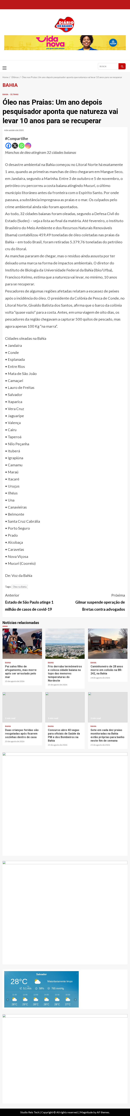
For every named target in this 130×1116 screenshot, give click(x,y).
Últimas (14, 94)
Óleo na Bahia (20, 586)
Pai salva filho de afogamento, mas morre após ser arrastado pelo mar (22, 644)
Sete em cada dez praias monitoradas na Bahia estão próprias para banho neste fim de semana (107, 707)
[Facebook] (8, 146)
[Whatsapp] (22, 146)
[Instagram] (28, 146)
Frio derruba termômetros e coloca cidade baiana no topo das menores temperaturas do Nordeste (65, 644)
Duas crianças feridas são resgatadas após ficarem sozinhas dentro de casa (22, 707)
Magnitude (86, 1112)
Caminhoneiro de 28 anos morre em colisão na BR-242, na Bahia (107, 644)
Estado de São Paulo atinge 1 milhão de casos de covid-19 (29, 602)
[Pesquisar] (122, 66)
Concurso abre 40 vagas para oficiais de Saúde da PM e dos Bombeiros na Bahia (65, 707)
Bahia (6, 94)
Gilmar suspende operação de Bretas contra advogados (100, 602)
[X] (15, 146)
